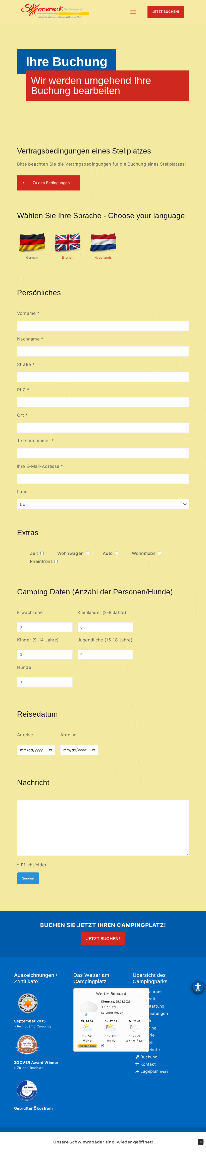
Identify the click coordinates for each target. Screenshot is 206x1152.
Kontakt (148, 1064)
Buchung (149, 1056)
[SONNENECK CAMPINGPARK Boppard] (55, 12)
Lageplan (154, 1071)
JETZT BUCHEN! (165, 12)
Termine (148, 1027)
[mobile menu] (133, 12)
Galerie (147, 1035)
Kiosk (145, 1020)
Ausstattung (152, 1006)
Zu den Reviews (30, 1068)
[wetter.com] (87, 1047)
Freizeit (147, 998)
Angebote (150, 1049)
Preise (146, 1042)
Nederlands (103, 257)
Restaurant (151, 991)
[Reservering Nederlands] (103, 251)
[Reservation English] (67, 251)
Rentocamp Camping (34, 1026)
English (67, 257)
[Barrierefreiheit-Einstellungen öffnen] (197, 987)
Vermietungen (154, 1013)
